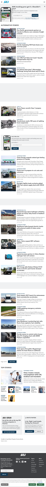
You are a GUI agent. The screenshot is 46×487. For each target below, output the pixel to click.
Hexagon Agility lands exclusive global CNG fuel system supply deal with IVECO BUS (30, 185)
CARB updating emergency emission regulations (29, 309)
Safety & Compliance (18, 387)
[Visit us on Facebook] (17, 461)
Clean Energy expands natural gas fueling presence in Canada (30, 158)
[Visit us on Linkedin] (22, 461)
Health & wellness (33, 387)
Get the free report (9, 432)
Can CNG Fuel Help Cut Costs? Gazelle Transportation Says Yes (30, 58)
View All (39, 431)
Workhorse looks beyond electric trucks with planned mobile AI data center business (30, 228)
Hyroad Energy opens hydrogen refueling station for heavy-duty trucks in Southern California (30, 213)
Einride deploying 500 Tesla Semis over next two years (30, 45)
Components (20, 119)
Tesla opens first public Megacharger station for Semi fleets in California (29, 349)
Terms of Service (34, 18)
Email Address (15, 142)
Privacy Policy (28, 18)
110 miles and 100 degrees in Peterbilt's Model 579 (3, 390)
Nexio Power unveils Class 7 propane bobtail (29, 109)
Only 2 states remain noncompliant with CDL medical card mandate (33, 375)
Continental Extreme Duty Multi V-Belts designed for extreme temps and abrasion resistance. (4, 399)
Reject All (40, 484)
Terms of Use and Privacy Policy (30, 17)
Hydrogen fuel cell (21, 210)
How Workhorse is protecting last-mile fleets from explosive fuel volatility (30, 322)
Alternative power (21, 43)
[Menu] (1, 2)
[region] (23, 482)
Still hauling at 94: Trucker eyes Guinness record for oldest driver (34, 390)
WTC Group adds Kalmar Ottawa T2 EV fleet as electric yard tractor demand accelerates (29, 268)
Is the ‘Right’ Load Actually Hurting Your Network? (33, 422)
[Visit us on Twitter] (20, 461)
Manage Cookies (5, 484)
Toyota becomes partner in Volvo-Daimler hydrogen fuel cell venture (30, 255)
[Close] (44, 480)
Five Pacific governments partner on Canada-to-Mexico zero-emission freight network (30, 31)
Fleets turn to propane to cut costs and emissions (30, 171)
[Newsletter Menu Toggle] (44, 2)
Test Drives (3, 386)
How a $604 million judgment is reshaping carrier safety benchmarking (18, 390)
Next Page (12, 361)
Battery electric (21, 28)
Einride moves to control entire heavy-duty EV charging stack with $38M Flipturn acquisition (30, 335)
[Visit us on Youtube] (25, 461)
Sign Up (15, 148)
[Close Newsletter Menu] (44, 6)
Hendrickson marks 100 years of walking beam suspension (30, 122)
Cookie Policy (40, 482)
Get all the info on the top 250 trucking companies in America (11, 421)
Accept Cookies (32, 484)
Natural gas (20, 181)
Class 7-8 (19, 106)
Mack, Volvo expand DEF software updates (28, 242)
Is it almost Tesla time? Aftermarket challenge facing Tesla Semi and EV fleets (30, 70)
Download (29, 431)
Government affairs (28, 370)
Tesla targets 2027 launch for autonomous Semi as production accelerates (31, 296)
